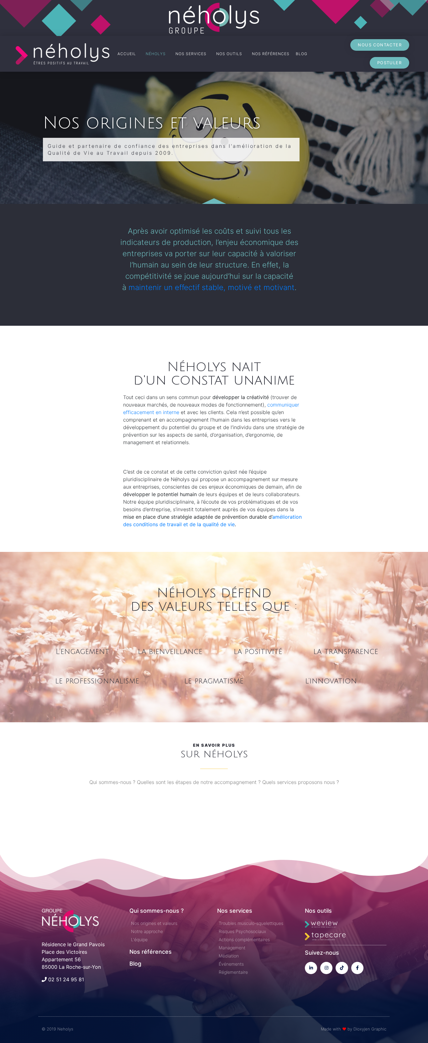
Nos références (150, 951)
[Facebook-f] (357, 968)
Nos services (234, 910)
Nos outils (318, 910)
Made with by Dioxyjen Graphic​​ (353, 1028)
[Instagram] (326, 968)
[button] (379, 45)
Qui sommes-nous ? (156, 910)
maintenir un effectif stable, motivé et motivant (211, 287)
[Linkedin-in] (311, 968)
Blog (135, 963)
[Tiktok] (342, 968)
